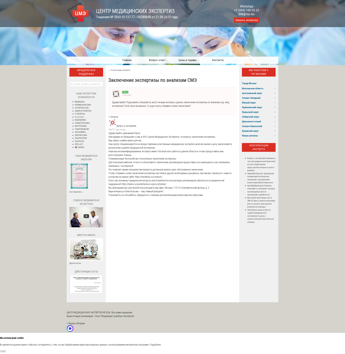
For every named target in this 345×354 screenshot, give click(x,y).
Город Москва (249, 83)
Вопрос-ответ (157, 60)
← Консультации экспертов (119, 70)
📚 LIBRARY (79, 147)
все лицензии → (76, 192)
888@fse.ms (247, 14)
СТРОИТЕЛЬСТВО (82, 108)
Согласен (3, 351)
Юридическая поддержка (86, 72)
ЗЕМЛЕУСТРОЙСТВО (83, 111)
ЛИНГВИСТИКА (81, 135)
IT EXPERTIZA (80, 114)
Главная (127, 60)
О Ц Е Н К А (79, 117)
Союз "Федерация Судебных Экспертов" (114, 316)
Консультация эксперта (258, 147)
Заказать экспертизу (246, 20)
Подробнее (155, 344)
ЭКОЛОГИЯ (79, 141)
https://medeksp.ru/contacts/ (148, 176)
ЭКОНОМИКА (80, 132)
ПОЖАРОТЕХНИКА (82, 123)
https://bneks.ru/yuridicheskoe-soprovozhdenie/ (144, 184)
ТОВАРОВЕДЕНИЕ (82, 129)
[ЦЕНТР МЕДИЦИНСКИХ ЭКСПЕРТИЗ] (78, 23)
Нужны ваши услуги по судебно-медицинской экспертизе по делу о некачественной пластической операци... (260, 216)
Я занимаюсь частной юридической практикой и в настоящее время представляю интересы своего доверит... (261, 164)
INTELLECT (79, 144)
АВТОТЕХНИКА (81, 126)
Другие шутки (75, 263)
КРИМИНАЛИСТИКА (83, 105)
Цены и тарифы (188, 60)
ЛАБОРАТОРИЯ (81, 138)
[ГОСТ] (86, 293)
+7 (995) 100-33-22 (246, 10)
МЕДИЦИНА (79, 102)
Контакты (218, 60)
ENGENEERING (80, 120)
